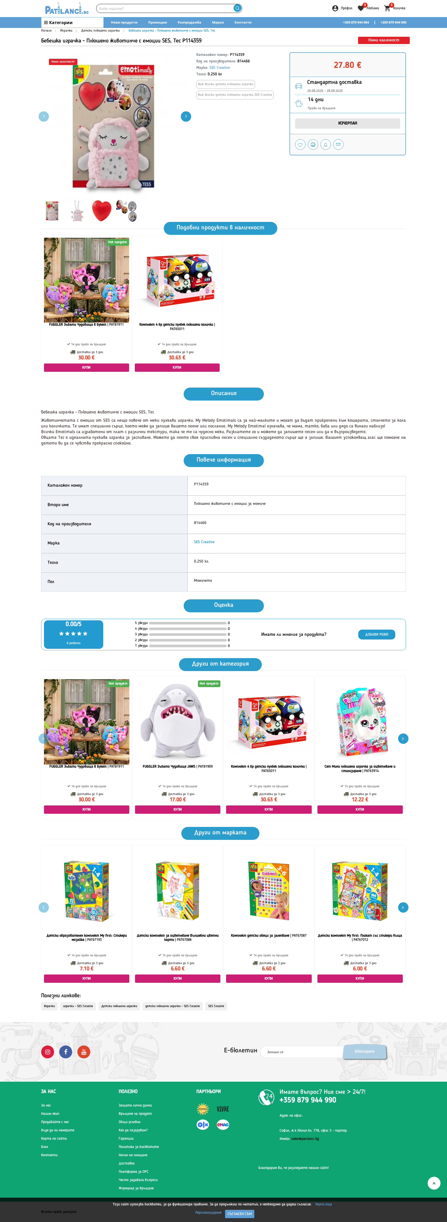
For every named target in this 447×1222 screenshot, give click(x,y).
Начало (46, 30)
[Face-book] (65, 1051)
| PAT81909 (178, 766)
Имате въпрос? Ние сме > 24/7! (323, 1092)
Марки (218, 22)
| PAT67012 (360, 938)
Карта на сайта (54, 1138)
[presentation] (186, 116)
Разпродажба (189, 22)
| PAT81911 (86, 324)
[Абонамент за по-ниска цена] (326, 144)
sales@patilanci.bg (305, 1139)
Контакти (243, 22)
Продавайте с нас (55, 1122)
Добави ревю (376, 634)
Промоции (157, 22)
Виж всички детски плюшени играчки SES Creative (235, 95)
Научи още (323, 1204)
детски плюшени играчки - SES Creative (172, 1006)
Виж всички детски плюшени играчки (226, 84)
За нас (46, 1105)
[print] (313, 144)
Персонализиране (208, 1212)
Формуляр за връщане (136, 1188)
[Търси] (237, 8)
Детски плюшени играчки (100, 30)
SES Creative (220, 68)
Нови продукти (124, 22)
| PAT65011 (177, 327)
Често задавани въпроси (138, 1180)
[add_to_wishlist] (300, 144)
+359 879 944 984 (356, 22)
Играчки (66, 30)
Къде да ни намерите (57, 1130)
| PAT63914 (360, 769)
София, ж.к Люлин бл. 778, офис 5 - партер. (314, 1130)
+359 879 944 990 (393, 22)
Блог (44, 1147)
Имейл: (299, 1139)
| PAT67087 (269, 935)
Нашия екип (50, 1114)
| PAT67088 (178, 938)
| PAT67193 (87, 938)
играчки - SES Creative (78, 1006)
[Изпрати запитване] (338, 144)
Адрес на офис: (291, 1115)
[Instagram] (47, 1051)
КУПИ (86, 367)
